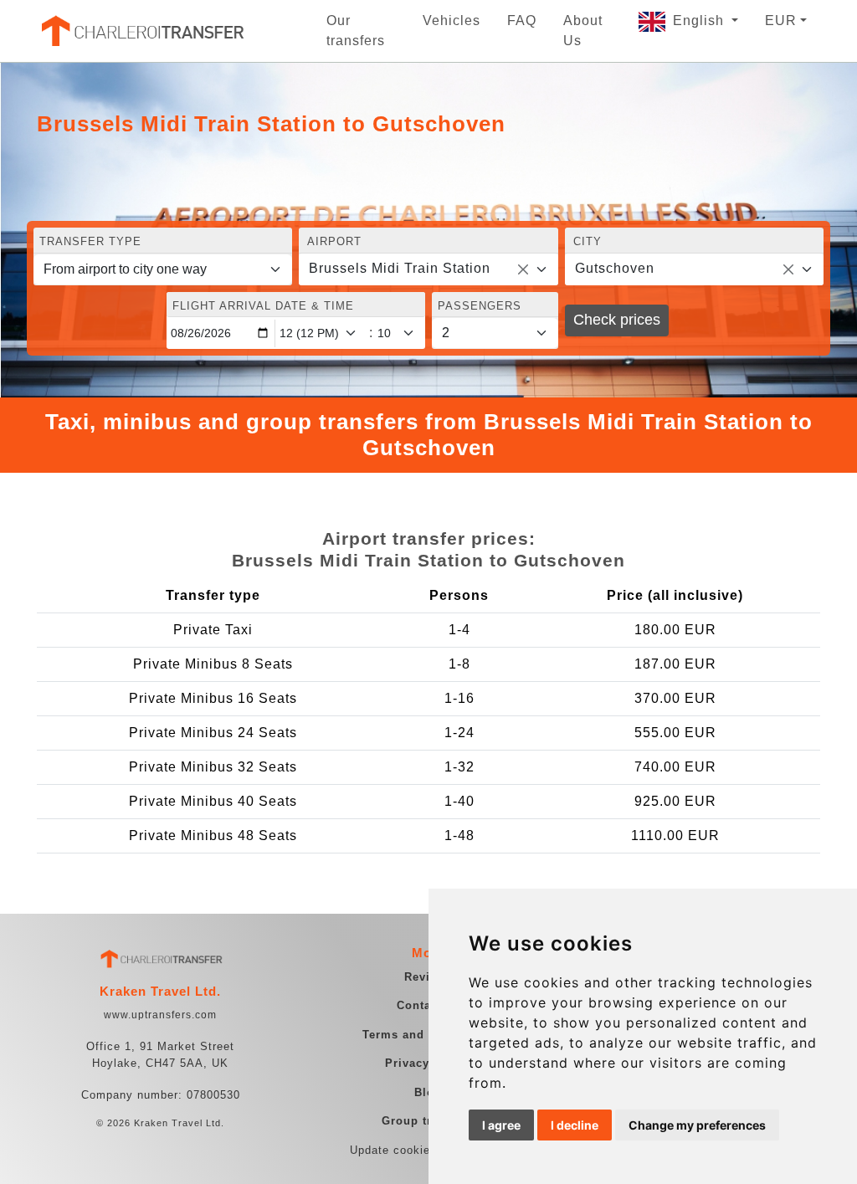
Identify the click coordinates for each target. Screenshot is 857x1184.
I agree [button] (501, 1125)
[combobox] (428, 269)
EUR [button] (781, 20)
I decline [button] (574, 1125)
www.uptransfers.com (160, 1015)
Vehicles (451, 20)
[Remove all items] (523, 269)
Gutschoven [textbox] (614, 268)
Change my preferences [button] (697, 1125)
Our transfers (355, 30)
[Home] (141, 31)
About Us (583, 30)
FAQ (521, 20)
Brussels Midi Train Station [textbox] (399, 268)
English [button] (700, 20)
